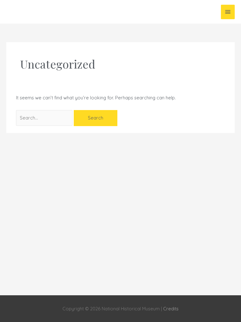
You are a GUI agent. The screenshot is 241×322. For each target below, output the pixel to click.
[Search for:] (45, 118)
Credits (171, 309)
